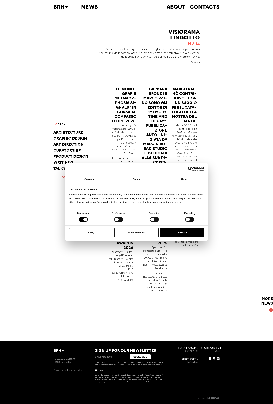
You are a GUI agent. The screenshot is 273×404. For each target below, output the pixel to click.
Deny (91, 232)
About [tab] (183, 179)
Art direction (68, 144)
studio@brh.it (130, 377)
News (89, 6)
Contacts (205, 6)
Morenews (267, 301)
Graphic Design (70, 138)
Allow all (182, 232)
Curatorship (67, 150)
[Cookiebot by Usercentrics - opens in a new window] (190, 169)
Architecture (68, 132)
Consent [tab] (89, 179)
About (176, 6)
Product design (70, 156)
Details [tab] (136, 179)
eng (62, 124)
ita (55, 124)
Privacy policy (60, 369)
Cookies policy (75, 369)
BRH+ (60, 6)
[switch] (118, 219)
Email (101, 370)
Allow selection (136, 232)
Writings (63, 162)
